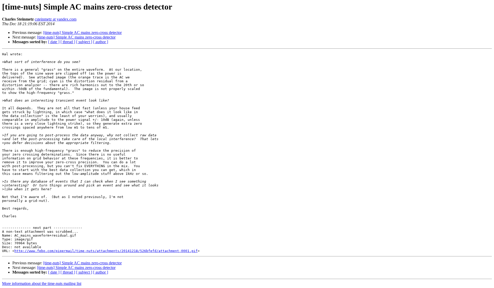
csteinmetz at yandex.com (55, 19)
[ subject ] (84, 42)
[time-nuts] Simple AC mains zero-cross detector (82, 32)
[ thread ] (67, 42)
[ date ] (53, 42)
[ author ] (100, 42)
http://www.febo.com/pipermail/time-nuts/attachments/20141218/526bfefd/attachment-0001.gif (106, 251)
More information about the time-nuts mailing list (41, 283)
